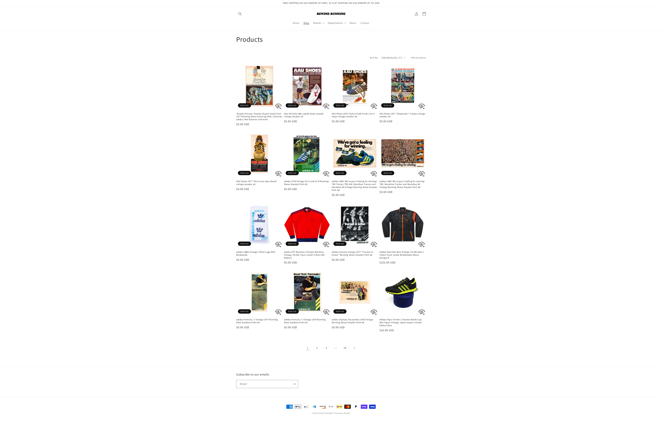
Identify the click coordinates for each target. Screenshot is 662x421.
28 (345, 347)
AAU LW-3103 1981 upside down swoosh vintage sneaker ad (304, 115)
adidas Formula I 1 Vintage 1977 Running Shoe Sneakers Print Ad (257, 321)
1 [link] (307, 347)
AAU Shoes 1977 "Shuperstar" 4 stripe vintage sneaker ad (402, 115)
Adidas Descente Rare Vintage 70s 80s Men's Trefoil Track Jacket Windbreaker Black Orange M (401, 255)
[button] (240, 14)
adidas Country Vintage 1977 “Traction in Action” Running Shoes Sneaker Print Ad (352, 253)
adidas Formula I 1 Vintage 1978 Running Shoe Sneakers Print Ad (304, 321)
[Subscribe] (294, 384)
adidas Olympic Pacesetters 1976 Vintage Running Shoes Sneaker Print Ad (352, 321)
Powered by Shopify (342, 413)
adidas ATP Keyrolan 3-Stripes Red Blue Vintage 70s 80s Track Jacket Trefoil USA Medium (304, 255)
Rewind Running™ (325, 413)
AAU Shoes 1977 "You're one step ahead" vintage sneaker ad (256, 183)
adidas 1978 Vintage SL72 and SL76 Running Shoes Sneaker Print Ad (306, 183)
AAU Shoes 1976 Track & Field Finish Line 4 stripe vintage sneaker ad (353, 115)
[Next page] (354, 348)
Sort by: (374, 57)
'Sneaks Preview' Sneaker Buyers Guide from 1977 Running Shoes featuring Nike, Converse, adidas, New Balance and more (259, 116)
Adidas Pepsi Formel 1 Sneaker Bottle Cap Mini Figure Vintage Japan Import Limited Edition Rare (400, 322)
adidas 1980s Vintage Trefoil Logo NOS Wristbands (255, 253)
